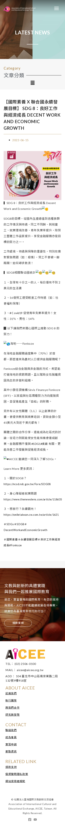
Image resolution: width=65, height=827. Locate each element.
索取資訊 (11, 751)
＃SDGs (9, 524)
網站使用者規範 (15, 781)
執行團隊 (11, 700)
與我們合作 (12, 707)
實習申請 (11, 744)
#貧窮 (44, 443)
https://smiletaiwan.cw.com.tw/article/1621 (31, 514)
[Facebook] (29, 819)
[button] (32, 83)
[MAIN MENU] (56, 8)
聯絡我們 (11, 730)
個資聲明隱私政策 (16, 774)
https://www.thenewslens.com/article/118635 (33, 499)
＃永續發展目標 (28, 539)
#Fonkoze (15, 545)
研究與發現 (12, 714)
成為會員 (11, 737)
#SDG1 (36, 443)
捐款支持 (11, 767)
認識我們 (11, 693)
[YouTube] (35, 819)
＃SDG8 (19, 524)
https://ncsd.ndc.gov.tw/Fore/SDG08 (27, 484)
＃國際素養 (11, 539)
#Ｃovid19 (16, 313)
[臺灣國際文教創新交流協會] (24, 8)
